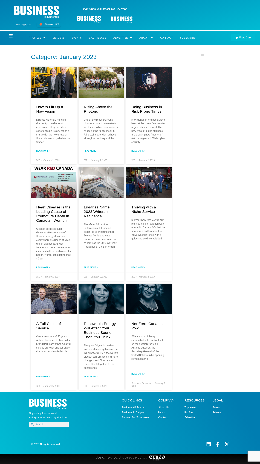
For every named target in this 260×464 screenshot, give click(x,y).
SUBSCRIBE (187, 37)
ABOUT (144, 37)
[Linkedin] (208, 444)
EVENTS (77, 37)
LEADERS (59, 37)
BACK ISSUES (97, 37)
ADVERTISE (120, 37)
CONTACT (166, 37)
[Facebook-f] (217, 444)
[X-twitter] (226, 444)
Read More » (43, 151)
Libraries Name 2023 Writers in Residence (97, 211)
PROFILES (35, 37)
